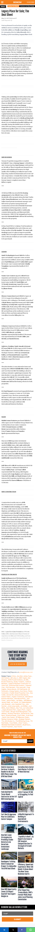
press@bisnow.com (26, 672)
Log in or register (17, 664)
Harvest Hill (10, 695)
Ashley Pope (27, 676)
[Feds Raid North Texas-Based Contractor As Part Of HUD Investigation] (9, 790)
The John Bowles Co (7, 721)
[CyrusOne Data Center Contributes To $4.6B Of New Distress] (26, 766)
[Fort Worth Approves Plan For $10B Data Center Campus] (9, 812)
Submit (30, 741)
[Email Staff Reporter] (11, 20)
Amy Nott (19, 676)
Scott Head (29, 715)
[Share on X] (13, 930)
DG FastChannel (22, 689)
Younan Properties (7, 726)
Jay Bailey (19, 700)
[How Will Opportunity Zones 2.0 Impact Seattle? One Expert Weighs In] (9, 889)
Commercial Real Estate (27, 6)
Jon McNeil (24, 706)
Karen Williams (10, 708)
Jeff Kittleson (28, 700)
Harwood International (21, 695)
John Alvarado (5, 704)
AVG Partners (5, 678)
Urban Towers (22, 723)
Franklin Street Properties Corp (19, 693)
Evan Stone (23, 691)
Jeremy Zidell (5, 702)
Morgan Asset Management (19, 711)
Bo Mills (26, 680)
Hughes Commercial (18, 696)
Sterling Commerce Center (9, 719)
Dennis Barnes (11, 689)
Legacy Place (21, 710)
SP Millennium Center (22, 717)
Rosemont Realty (11, 715)
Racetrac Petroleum (14, 713)
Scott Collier (21, 715)
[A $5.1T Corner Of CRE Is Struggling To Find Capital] (26, 790)
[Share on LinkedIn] (4, 930)
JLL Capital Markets (25, 702)
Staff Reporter (5, 20)
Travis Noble (13, 723)
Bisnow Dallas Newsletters (14, 907)
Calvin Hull (4, 685)
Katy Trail (19, 708)
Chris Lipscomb (21, 687)
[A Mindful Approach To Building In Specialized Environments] (26, 812)
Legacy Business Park (9, 710)
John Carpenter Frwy (18, 704)
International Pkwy (19, 698)
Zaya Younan (18, 726)
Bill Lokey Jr (14, 678)
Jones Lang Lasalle (13, 706)
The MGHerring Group (22, 721)
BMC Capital (23, 678)
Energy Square (14, 691)
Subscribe (30, 2)
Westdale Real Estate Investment (11, 725)
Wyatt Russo (26, 725)
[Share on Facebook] (22, 930)
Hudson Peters (6, 696)
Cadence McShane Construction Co (19, 683)
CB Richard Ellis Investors (16, 685)
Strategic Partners (24, 719)
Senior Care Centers (8, 717)
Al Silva (13, 676)
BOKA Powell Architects (15, 680)
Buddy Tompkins (19, 681)
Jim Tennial (14, 702)
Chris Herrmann (10, 687)
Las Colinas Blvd (28, 708)
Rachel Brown (25, 713)
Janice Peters (11, 700)
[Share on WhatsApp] (30, 930)
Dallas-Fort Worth (13, 6)
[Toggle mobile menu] (2, 2)
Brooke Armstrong (7, 681)
